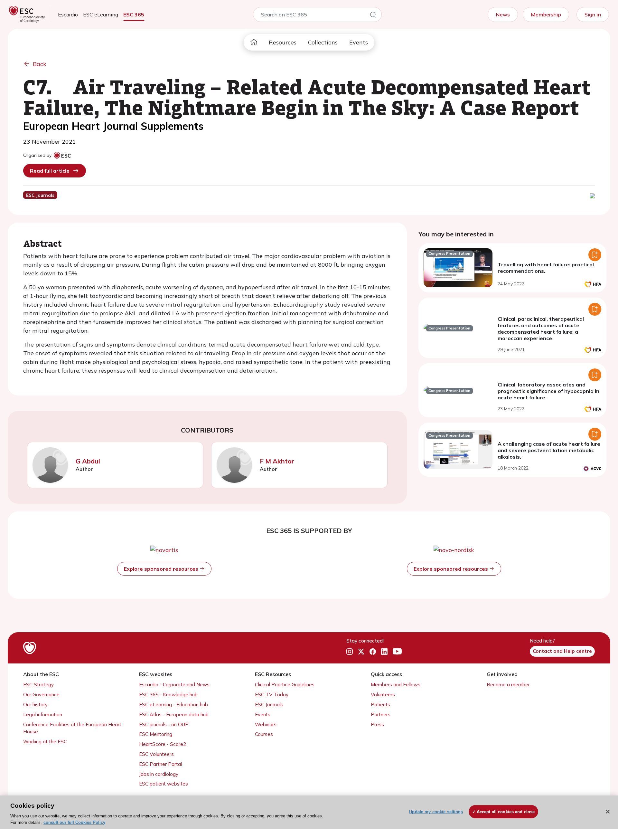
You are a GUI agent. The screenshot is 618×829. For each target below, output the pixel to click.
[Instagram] (349, 651)
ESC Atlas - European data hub (174, 714)
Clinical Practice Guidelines (284, 684)
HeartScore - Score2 (162, 744)
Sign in (593, 14)
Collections (323, 42)
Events (358, 42)
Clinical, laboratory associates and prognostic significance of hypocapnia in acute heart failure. (548, 391)
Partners (380, 714)
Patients (380, 704)
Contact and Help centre (562, 651)
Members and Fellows (395, 684)
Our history (35, 704)
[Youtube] (397, 651)
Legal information (42, 714)
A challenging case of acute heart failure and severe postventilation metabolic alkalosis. (549, 450)
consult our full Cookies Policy (74, 822)
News (503, 14)
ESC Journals (269, 704)
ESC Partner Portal (160, 764)
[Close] (608, 812)
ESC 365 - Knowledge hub (168, 694)
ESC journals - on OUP (164, 724)
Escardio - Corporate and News (174, 684)
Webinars (265, 724)
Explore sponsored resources (162, 569)
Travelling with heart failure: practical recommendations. (546, 267)
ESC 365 (133, 14)
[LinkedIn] (384, 651)
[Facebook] (373, 651)
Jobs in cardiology (158, 774)
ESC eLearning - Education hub (173, 704)
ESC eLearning (100, 14)
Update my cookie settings (436, 811)
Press (377, 724)
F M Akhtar (277, 461)
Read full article (50, 170)
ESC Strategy (38, 684)
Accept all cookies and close (506, 811)
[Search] (373, 16)
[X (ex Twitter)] (361, 651)
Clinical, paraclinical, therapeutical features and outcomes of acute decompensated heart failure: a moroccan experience (541, 328)
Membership (546, 14)
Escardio (68, 14)
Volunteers (383, 694)
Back (39, 64)
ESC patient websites (163, 784)
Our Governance (41, 694)
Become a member (508, 684)
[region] (309, 812)
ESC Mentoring (155, 734)
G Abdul (88, 461)
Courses (264, 734)
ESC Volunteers (156, 754)
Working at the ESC (45, 741)
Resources (282, 42)
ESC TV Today (271, 694)
